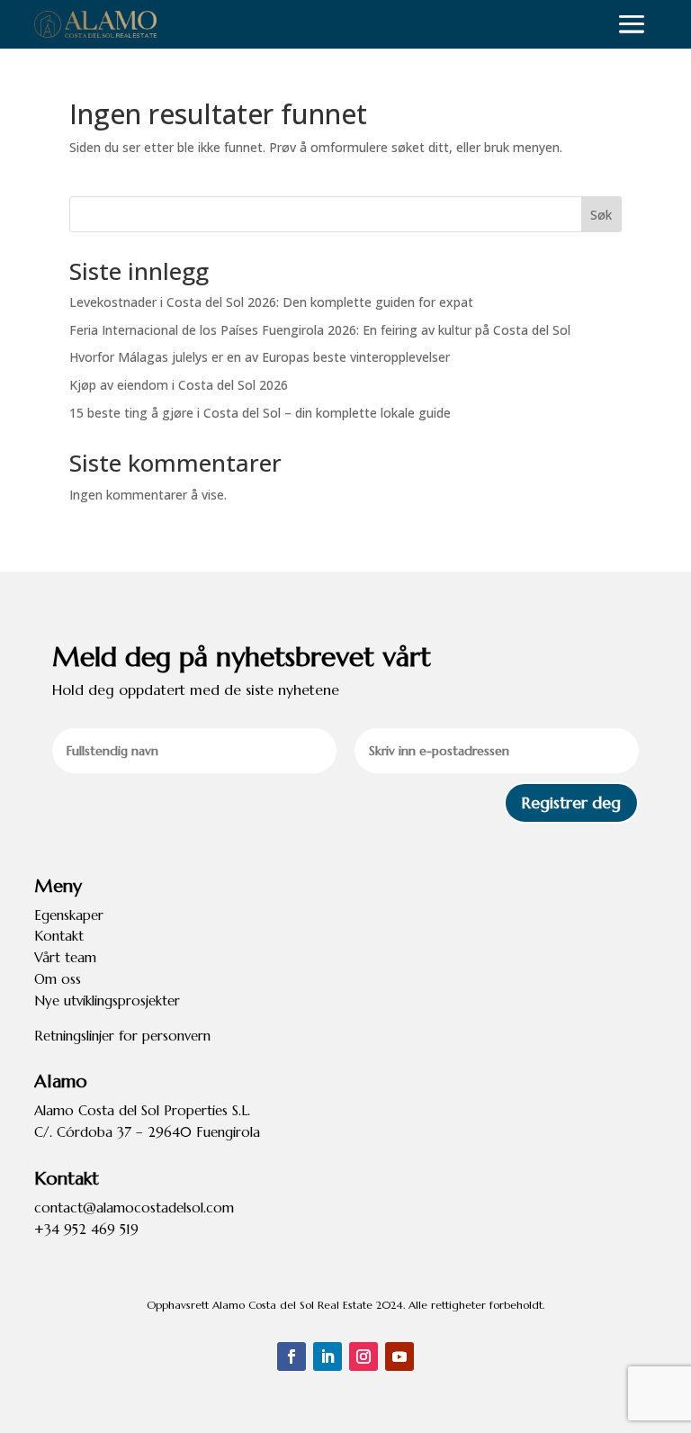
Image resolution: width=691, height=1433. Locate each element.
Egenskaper (68, 915)
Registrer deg (571, 802)
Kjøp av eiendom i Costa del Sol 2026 (178, 384)
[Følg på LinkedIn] (327, 1356)
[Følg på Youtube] (399, 1356)
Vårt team (65, 957)
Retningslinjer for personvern (122, 1035)
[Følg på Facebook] (291, 1356)
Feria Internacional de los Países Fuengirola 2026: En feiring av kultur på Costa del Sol (319, 329)
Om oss (57, 978)
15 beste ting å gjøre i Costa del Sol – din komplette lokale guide (260, 412)
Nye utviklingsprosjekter (107, 1000)
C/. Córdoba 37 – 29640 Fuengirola (147, 1131)
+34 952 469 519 (86, 1229)
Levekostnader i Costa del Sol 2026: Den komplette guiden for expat (271, 302)
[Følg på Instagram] (363, 1356)
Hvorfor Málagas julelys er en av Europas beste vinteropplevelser (259, 356)
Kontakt (59, 935)
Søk (601, 214)
